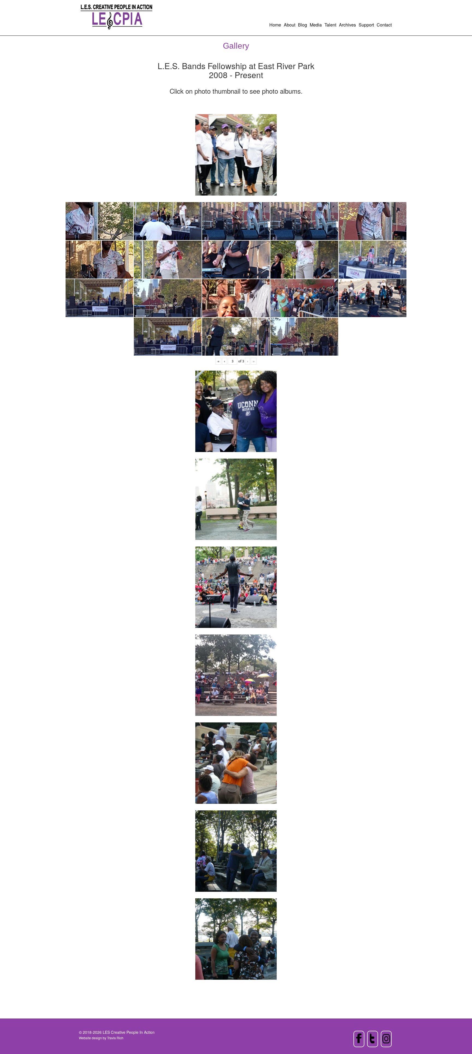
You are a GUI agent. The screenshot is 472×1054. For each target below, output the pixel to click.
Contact (384, 25)
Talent (330, 25)
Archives (347, 25)
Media (316, 25)
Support (366, 25)
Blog (302, 25)
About (289, 25)
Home (275, 25)
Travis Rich (115, 1037)
